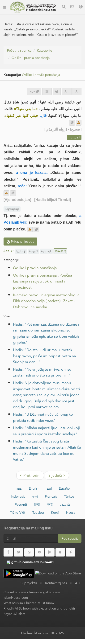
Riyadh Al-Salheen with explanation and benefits (40, 608)
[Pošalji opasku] (78, 123)
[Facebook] (8, 552)
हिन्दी (37, 504)
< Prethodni (30, 475)
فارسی (65, 504)
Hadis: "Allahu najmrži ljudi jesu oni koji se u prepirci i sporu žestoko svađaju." (46, 430)
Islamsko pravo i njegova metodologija (46, 294)
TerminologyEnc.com (44, 592)
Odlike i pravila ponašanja (31, 58)
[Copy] (72, 123)
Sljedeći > (56, 475)
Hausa (70, 512)
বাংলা (35, 496)
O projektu (29, 583)
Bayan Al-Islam (14, 614)
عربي (18, 488)
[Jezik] (80, 7)
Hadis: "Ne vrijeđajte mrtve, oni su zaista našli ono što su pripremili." (42, 372)
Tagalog (38, 512)
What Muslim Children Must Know (29, 603)
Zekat (68, 300)
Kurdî (55, 512)
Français (51, 496)
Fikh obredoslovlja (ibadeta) (36, 300)
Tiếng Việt (17, 512)
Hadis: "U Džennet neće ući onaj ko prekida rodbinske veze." (43, 417)
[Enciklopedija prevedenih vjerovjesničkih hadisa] (32, 7)
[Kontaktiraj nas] (72, 7)
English (34, 488)
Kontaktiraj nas (56, 583)
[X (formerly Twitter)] (18, 552)
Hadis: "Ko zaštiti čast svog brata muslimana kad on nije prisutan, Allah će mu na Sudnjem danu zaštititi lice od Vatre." (47, 450)
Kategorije (44, 50)
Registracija (69, 538)
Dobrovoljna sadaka (30, 306)
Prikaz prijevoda (22, 241)
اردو (49, 488)
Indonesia (18, 496)
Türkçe (69, 496)
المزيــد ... (74, 137)
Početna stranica (19, 50)
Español (64, 488)
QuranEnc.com (15, 592)
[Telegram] (39, 552)
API (77, 583)
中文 (50, 504)
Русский (21, 504)
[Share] (47, 91)
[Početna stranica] (4, 7)
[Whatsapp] (29, 552)
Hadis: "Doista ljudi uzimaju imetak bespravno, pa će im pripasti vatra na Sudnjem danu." (44, 355)
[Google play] (50, 552)
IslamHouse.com (16, 597)
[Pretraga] (64, 7)
